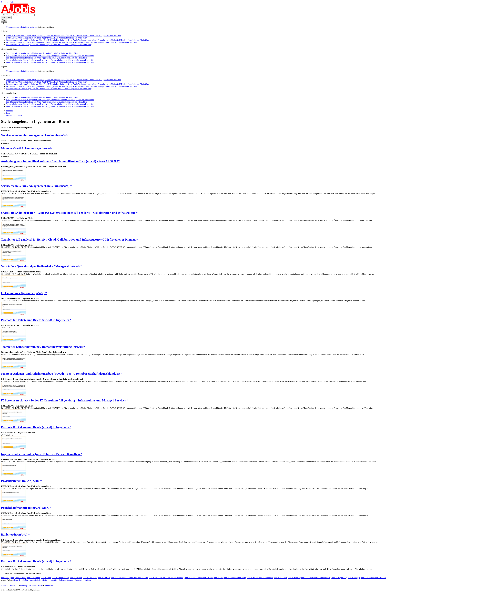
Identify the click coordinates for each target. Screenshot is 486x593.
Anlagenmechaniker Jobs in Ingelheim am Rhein (50, 55)
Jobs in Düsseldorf (118, 578)
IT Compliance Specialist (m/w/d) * (24, 293)
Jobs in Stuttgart (354, 578)
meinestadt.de (35, 580)
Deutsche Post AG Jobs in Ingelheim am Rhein (48, 45)
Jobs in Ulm (366, 578)
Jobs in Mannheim (265, 578)
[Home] (18, 12)
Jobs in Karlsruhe (206, 578)
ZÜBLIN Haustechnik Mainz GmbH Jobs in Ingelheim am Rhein (63, 35)
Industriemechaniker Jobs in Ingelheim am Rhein (50, 62)
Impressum (49, 585)
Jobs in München (280, 578)
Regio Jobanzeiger (49, 580)
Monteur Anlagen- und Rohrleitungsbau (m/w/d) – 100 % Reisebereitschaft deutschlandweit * (62, 373)
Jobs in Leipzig (240, 578)
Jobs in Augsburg (8, 578)
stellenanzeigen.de (66, 580)
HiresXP (16, 580)
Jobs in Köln (229, 578)
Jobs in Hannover (192, 578)
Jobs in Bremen (76, 578)
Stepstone (78, 580)
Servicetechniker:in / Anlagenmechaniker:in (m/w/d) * (36, 185)
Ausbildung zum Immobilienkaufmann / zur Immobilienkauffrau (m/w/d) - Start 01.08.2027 (60, 161)
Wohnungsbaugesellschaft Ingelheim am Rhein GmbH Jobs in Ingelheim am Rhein (77, 40)
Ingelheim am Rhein (14, 115)
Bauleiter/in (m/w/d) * (15, 534)
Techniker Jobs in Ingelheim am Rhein (42, 53)
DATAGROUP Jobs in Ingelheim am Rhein (46, 38)
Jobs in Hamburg (177, 578)
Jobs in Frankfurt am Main (159, 578)
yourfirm (87, 580)
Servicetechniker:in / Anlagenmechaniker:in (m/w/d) (35, 135)
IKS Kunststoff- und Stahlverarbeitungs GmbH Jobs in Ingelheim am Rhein (71, 42)
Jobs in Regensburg (339, 578)
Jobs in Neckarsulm (309, 578)
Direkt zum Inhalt (8, 2)
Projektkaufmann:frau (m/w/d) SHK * (26, 507)
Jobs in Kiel (218, 578)
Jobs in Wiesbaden (378, 578)
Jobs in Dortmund (90, 578)
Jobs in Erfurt (131, 578)
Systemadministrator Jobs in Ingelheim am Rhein (50, 60)
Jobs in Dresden (104, 578)
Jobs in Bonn (46, 578)
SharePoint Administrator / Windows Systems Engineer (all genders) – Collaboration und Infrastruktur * (69, 212)
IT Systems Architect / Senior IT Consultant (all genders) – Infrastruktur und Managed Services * (64, 400)
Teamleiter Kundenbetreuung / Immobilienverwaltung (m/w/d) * (43, 346)
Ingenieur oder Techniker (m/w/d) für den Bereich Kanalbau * (41, 454)
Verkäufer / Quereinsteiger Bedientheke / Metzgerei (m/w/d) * (41, 266)
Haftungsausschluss (28, 585)
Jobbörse (9, 111)
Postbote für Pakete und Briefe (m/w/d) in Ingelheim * (36, 320)
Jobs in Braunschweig (60, 578)
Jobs (8, 113)
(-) (22, 27)
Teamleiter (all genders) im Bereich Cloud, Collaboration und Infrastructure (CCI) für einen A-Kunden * (69, 239)
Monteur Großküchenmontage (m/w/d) (26, 148)
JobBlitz (25, 580)
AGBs (40, 585)
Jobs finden (6, 17)
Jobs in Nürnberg (324, 578)
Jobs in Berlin (20, 578)
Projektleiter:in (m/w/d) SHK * (21, 480)
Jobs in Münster (294, 578)
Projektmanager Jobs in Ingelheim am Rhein (46, 58)
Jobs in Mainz (252, 578)
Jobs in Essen (142, 578)
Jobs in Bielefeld (33, 578)
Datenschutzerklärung (10, 585)
